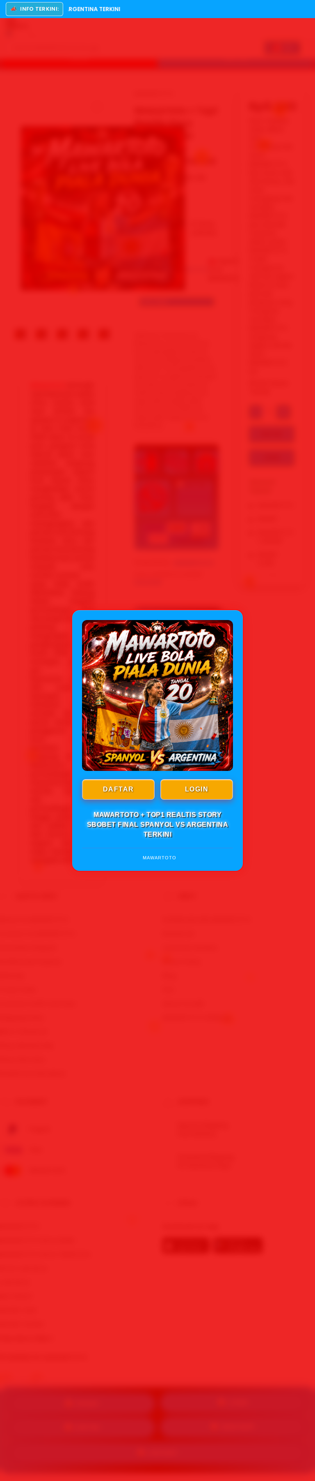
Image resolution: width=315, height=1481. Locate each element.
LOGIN (197, 789)
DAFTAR (118, 789)
